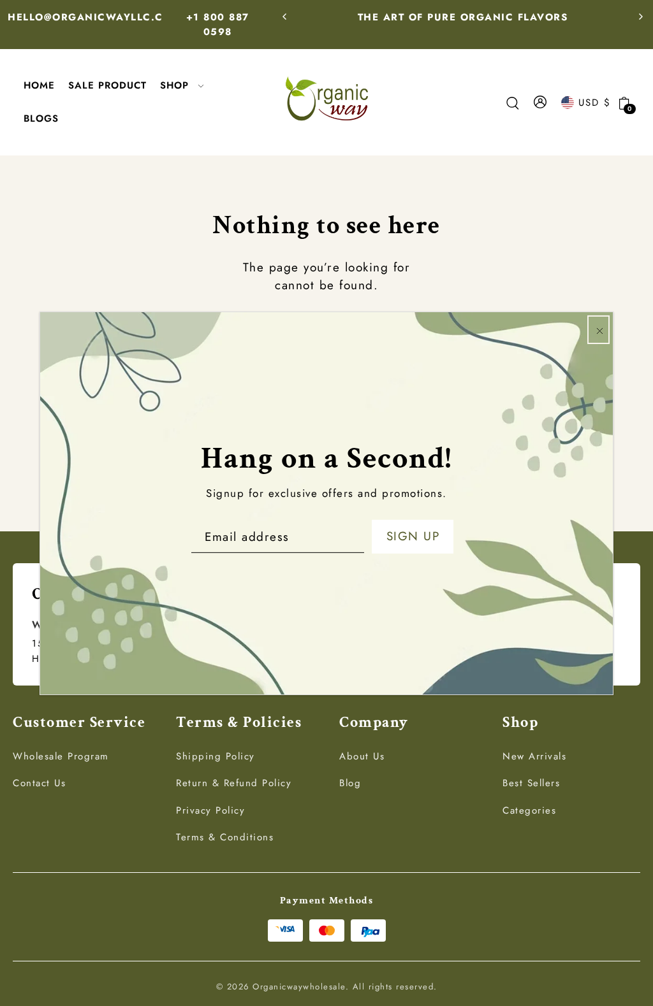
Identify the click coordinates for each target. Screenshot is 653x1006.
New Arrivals (534, 756)
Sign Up (413, 536)
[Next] (640, 16)
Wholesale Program (61, 756)
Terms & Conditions (225, 837)
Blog (350, 783)
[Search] (513, 102)
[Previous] (285, 16)
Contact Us (39, 783)
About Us (362, 756)
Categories (529, 810)
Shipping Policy (215, 756)
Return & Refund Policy (233, 783)
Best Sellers (531, 783)
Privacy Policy (210, 810)
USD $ (594, 103)
